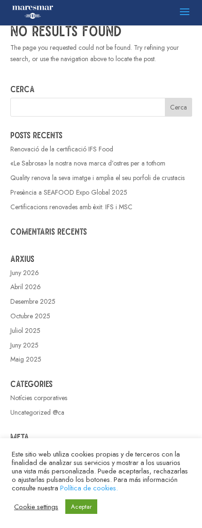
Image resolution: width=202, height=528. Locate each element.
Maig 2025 (25, 359)
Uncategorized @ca (37, 412)
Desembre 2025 (32, 301)
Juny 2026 (24, 272)
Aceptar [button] (81, 506)
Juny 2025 (24, 345)
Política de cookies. (89, 488)
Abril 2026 (25, 287)
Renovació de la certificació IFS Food (61, 149)
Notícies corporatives (38, 397)
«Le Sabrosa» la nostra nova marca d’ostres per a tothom (87, 163)
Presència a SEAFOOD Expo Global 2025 (68, 192)
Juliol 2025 (25, 330)
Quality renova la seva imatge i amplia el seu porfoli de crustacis (97, 177)
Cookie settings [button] (36, 507)
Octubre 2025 (30, 316)
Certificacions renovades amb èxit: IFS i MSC (71, 207)
